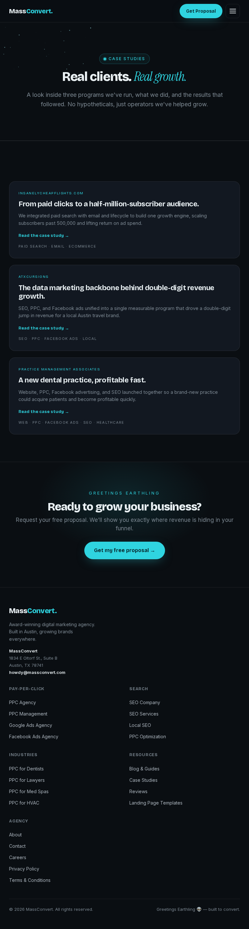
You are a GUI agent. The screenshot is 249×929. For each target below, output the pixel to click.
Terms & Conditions (30, 880)
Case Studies (143, 780)
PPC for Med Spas (29, 791)
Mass (31, 11)
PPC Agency (22, 702)
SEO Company (144, 702)
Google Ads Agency (30, 725)
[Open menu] (233, 11)
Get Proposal (201, 11)
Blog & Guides (144, 768)
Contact (17, 846)
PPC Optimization (147, 736)
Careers (17, 857)
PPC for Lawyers (27, 780)
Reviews (138, 791)
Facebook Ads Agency (33, 736)
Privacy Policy (24, 868)
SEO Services (144, 713)
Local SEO (140, 725)
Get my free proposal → (124, 550)
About (15, 834)
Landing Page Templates (156, 803)
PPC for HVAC (24, 803)
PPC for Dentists (26, 768)
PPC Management (28, 713)
